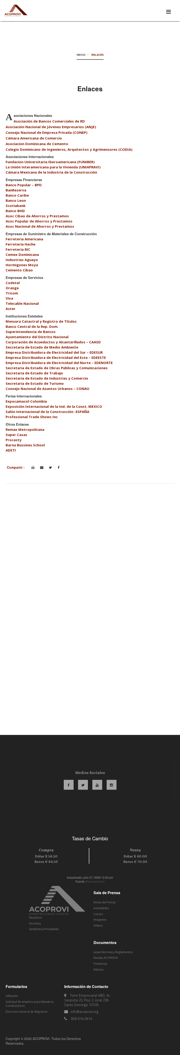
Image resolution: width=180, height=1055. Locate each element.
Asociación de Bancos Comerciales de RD (49, 121)
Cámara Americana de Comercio (34, 138)
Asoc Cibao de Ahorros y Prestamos (37, 216)
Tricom (12, 293)
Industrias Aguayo (22, 259)
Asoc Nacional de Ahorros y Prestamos (40, 226)
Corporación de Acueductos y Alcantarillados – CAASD (53, 342)
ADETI (11, 450)
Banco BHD (15, 210)
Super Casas (16, 434)
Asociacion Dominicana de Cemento (37, 143)
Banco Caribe (17, 195)
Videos (98, 926)
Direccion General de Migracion (27, 1012)
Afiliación (12, 996)
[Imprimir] (32, 467)
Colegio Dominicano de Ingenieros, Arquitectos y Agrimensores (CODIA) (69, 149)
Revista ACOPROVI (106, 958)
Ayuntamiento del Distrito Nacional (37, 336)
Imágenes (100, 920)
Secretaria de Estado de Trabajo (34, 373)
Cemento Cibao (19, 270)
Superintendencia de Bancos (31, 331)
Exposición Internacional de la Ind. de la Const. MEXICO (54, 406)
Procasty (14, 439)
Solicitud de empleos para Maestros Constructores (30, 1004)
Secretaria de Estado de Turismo (35, 383)
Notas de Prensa (105, 902)
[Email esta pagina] (41, 467)
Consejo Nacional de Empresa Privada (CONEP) (46, 132)
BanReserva (16, 190)
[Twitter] (50, 467)
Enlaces (98, 970)
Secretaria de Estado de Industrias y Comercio (47, 378)
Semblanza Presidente (44, 929)
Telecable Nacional (22, 303)
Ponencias (100, 964)
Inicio (81, 54)
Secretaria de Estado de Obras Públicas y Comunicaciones (57, 367)
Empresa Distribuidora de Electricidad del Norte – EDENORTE (59, 362)
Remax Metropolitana (25, 429)
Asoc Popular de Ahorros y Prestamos (39, 221)
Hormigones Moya (22, 264)
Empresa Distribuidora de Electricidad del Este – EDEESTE (56, 357)
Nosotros (35, 918)
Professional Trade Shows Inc (32, 416)
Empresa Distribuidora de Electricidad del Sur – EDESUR (54, 352)
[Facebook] (59, 467)
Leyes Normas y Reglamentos (113, 952)
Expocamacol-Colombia (26, 401)
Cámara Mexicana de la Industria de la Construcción (51, 172)
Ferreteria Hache (20, 244)
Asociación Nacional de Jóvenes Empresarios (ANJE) (51, 126)
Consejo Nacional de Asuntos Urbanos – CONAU (47, 388)
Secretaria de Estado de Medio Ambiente (42, 347)
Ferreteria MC (18, 249)
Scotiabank (16, 205)
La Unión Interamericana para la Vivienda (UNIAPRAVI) (53, 167)
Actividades (101, 908)
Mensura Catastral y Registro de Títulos (41, 321)
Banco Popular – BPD (24, 184)
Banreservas (95, 882)
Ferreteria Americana (24, 239)
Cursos (98, 914)
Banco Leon (16, 200)
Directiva (35, 923)
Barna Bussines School (25, 445)
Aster (10, 308)
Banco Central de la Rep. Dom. (32, 326)
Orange (12, 288)
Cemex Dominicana (22, 254)
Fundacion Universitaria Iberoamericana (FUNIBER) (50, 161)
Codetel (13, 282)
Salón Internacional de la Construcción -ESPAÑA (47, 411)
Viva (9, 298)
